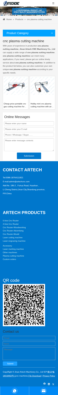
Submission (29, 156)
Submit (10, 363)
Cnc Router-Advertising (13, 231)
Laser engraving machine (14, 241)
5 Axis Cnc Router (11, 220)
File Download (34, 376)
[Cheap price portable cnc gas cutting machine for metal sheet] (15, 86)
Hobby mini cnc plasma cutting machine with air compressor (41, 105)
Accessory (7, 246)
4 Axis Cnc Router (11, 224)
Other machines (10, 252)
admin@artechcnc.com (19, 181)
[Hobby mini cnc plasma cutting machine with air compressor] (42, 86)
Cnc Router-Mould (11, 234)
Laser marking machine (13, 249)
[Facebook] (44, 384)
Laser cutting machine (13, 237)
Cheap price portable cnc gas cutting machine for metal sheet (15, 105)
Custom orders (9, 259)
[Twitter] (53, 384)
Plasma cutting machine (13, 256)
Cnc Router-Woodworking (14, 227)
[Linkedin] (49, 384)
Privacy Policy (49, 376)
